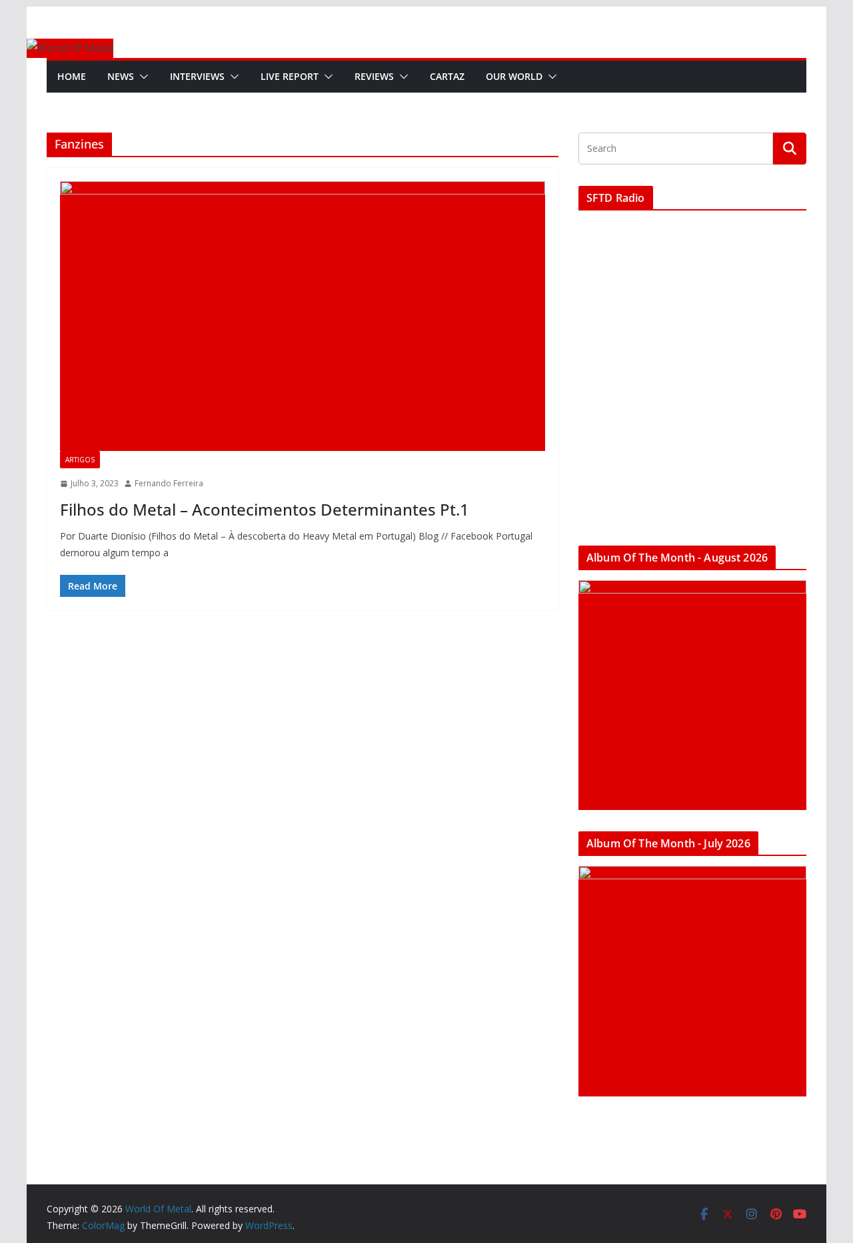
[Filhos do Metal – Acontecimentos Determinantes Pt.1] (302, 316)
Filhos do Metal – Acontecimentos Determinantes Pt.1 (264, 509)
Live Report (290, 76)
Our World (514, 76)
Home (71, 76)
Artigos (80, 459)
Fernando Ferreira (169, 483)
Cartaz (447, 76)
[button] (141, 76)
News (120, 76)
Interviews (197, 76)
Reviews (374, 76)
